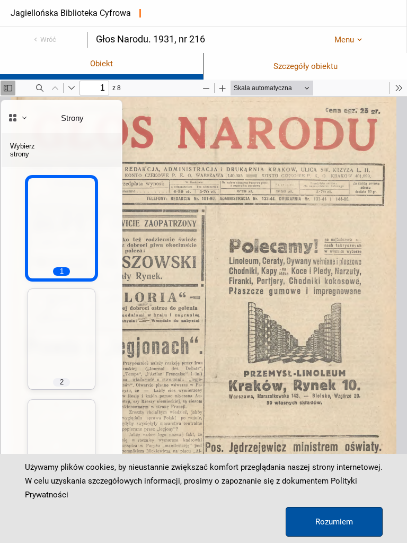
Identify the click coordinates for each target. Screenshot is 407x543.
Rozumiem (334, 522)
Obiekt (101, 63)
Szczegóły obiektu (305, 66)
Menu (344, 40)
